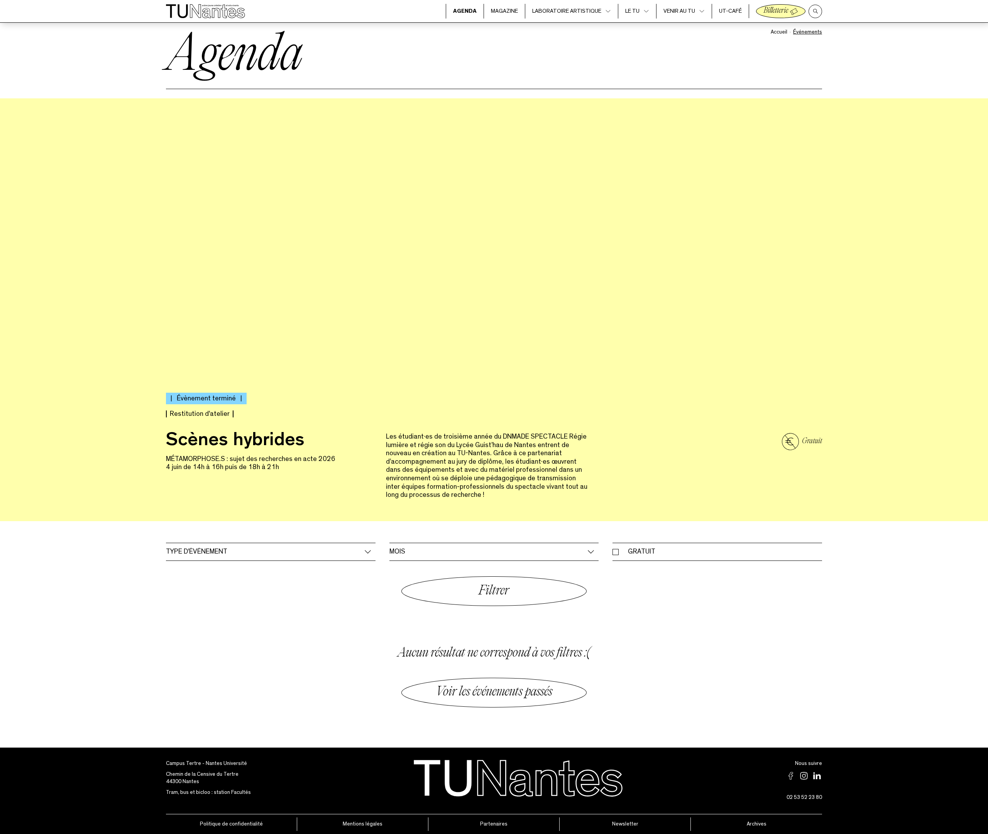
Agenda (465, 11)
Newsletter (625, 824)
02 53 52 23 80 (804, 797)
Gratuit (641, 551)
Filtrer (494, 591)
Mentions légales (362, 824)
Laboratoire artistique (566, 11)
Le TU (632, 11)
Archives (756, 824)
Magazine (504, 11)
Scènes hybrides (235, 441)
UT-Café (730, 11)
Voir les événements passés (494, 692)
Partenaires (494, 824)
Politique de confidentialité (231, 824)
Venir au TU (679, 11)
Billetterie (776, 11)
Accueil (779, 32)
